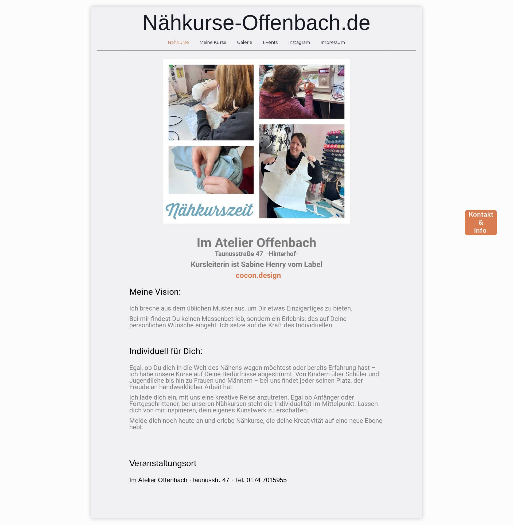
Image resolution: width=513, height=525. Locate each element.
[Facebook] (253, 510)
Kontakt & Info (481, 222)
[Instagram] (260, 510)
